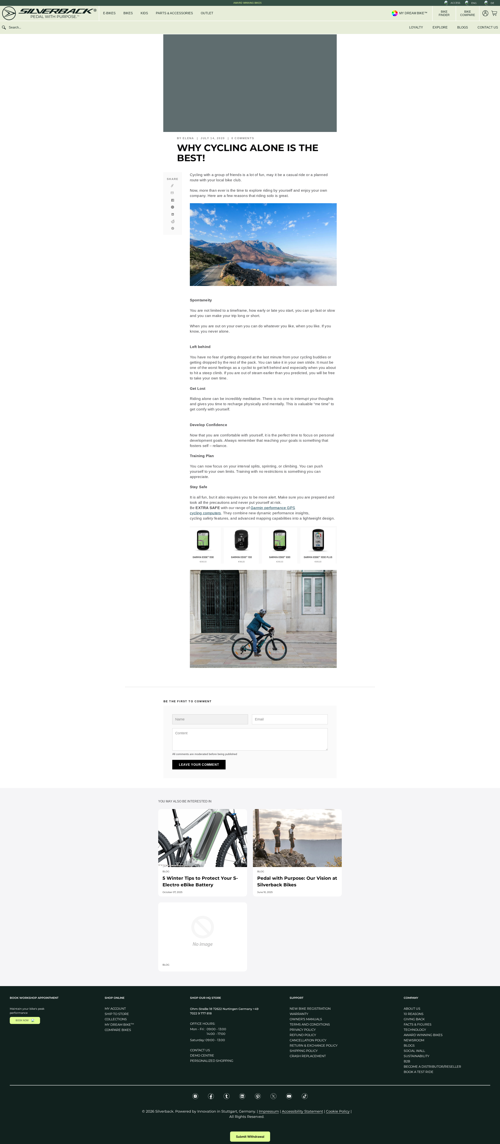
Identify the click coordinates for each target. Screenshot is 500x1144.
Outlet (207, 13)
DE (492, 3)
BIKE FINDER (444, 13)
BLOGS (462, 27)
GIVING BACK (414, 1019)
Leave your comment (199, 764)
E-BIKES (109, 13)
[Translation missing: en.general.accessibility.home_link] (49, 13)
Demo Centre (202, 1055)
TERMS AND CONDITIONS (310, 1024)
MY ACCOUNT (115, 1008)
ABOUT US (412, 1008)
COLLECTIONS (116, 1019)
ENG (474, 3)
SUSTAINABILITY (416, 1056)
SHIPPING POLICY (304, 1051)
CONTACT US (488, 27)
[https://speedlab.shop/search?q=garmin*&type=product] (263, 562)
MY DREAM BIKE (119, 1024)
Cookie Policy (338, 1111)
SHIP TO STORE (117, 1014)
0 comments (242, 138)
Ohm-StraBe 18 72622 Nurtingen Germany (221, 1009)
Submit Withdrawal (250, 1137)
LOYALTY (416, 27)
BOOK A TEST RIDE (418, 1072)
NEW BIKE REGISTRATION (310, 1008)
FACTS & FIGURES (417, 1024)
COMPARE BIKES (118, 1030)
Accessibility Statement (302, 1111)
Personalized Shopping (211, 1061)
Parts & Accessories (174, 13)
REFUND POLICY (303, 1035)
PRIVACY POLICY (303, 1030)
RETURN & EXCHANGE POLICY (314, 1045)
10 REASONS (413, 1014)
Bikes (128, 13)
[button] (452, 3)
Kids (144, 13)
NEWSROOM (414, 1040)
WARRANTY (299, 1014)
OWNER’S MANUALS (306, 1019)
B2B (407, 1061)
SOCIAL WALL (414, 1051)
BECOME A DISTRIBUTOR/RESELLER (432, 1066)
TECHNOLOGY (415, 1030)
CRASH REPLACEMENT (308, 1056)
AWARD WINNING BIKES (423, 1035)
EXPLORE (440, 27)
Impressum (269, 1111)
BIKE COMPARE (467, 13)
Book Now (22, 1020)
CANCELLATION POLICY (308, 1040)
